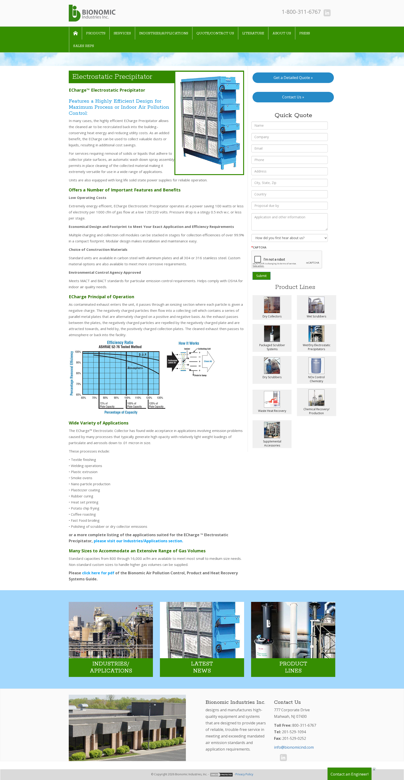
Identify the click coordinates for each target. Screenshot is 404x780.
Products (95, 33)
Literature (253, 33)
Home (75, 33)
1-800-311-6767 (301, 11)
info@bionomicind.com (294, 747)
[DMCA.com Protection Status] (221, 774)
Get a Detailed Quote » (293, 77)
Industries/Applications (163, 33)
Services (122, 33)
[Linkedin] (327, 12)
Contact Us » (293, 97)
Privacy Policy (244, 774)
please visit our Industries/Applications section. (138, 540)
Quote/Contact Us (215, 33)
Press (304, 33)
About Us (281, 33)
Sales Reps (83, 46)
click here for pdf (98, 572)
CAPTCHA (258, 247)
